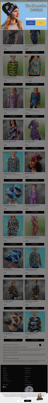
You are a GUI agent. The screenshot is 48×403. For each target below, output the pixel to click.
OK (20, 400)
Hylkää (27, 400)
